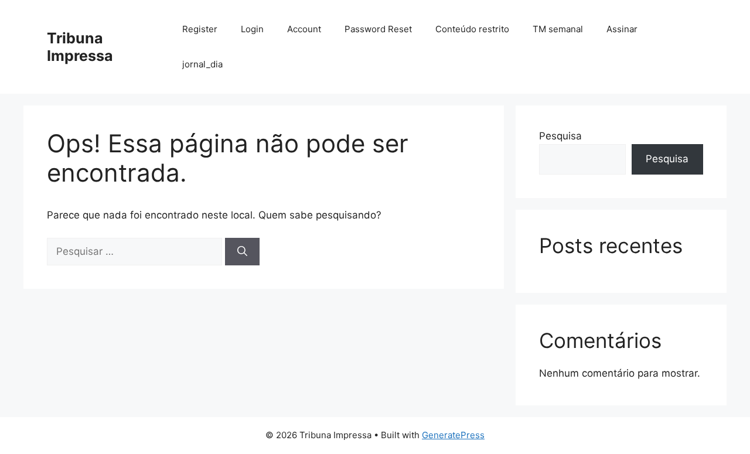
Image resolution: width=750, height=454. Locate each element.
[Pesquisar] (242, 252)
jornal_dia (202, 64)
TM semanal (558, 29)
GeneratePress (453, 435)
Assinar (622, 29)
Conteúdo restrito (472, 29)
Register (199, 29)
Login (252, 29)
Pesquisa (560, 136)
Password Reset (378, 29)
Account (304, 29)
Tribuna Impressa (80, 46)
